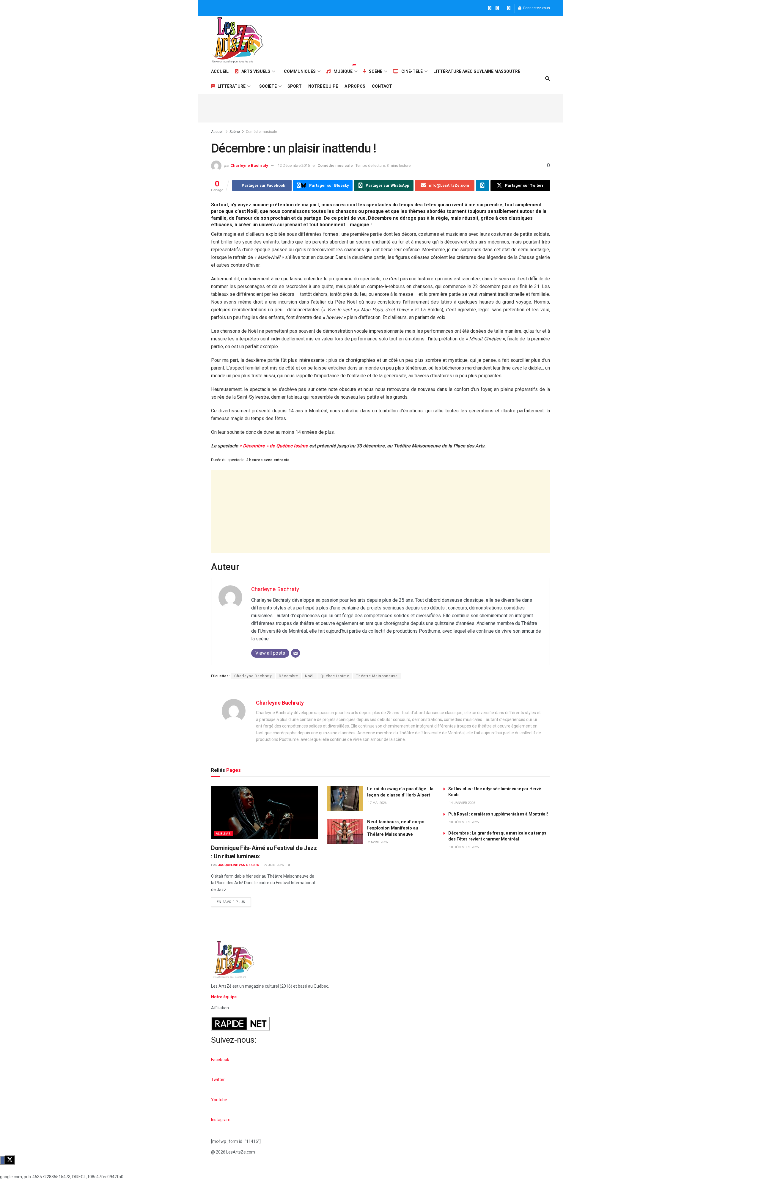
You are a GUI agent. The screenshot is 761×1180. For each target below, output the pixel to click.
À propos (355, 86)
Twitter (218, 1079)
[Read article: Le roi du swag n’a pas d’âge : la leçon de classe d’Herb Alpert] (345, 798)
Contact (382, 86)
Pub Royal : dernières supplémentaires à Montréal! (498, 814)
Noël (309, 676)
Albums (223, 834)
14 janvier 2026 (461, 803)
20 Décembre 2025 (463, 822)
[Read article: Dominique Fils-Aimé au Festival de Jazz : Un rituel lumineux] (264, 812)
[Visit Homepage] (238, 40)
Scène (375, 71)
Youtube (219, 1099)
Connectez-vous (536, 8)
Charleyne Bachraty (249, 165)
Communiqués (300, 71)
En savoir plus (234, 900)
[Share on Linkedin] (482, 185)
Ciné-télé (412, 71)
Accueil (220, 71)
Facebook (220, 1059)
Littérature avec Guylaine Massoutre (476, 71)
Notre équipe (323, 86)
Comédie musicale (261, 132)
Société (268, 86)
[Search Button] (547, 78)
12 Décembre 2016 (294, 165)
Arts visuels (255, 71)
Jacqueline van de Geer (238, 865)
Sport (294, 86)
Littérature (232, 86)
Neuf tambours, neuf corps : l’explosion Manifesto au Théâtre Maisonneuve (397, 828)
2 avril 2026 (377, 842)
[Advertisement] (442, 39)
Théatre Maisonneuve (377, 676)
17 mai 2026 (376, 803)
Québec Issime (334, 676)
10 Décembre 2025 (463, 847)
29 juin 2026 (273, 865)
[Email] (295, 653)
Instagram (220, 1119)
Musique (343, 71)
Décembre (288, 676)
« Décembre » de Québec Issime (273, 446)
